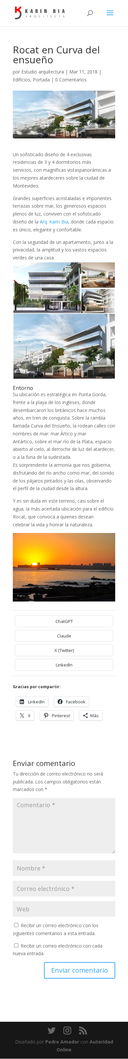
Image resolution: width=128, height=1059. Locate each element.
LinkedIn (64, 665)
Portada (41, 79)
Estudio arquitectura (42, 72)
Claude (64, 636)
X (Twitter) (64, 650)
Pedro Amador (62, 1042)
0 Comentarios (71, 79)
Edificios (21, 79)
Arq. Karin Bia (54, 222)
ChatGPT (64, 621)
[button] (47, 288)
